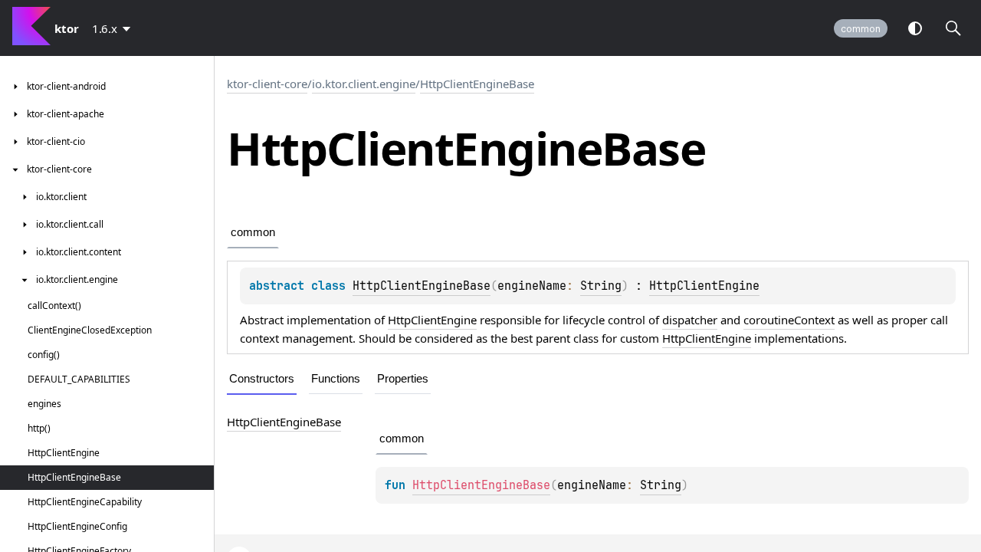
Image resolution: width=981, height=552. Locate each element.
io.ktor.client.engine (363, 83)
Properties (402, 378)
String (601, 286)
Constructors (261, 378)
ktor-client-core (267, 83)
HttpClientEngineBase (477, 83)
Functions (335, 378)
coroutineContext (789, 319)
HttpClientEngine (704, 286)
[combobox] (114, 28)
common (861, 28)
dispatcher (689, 319)
